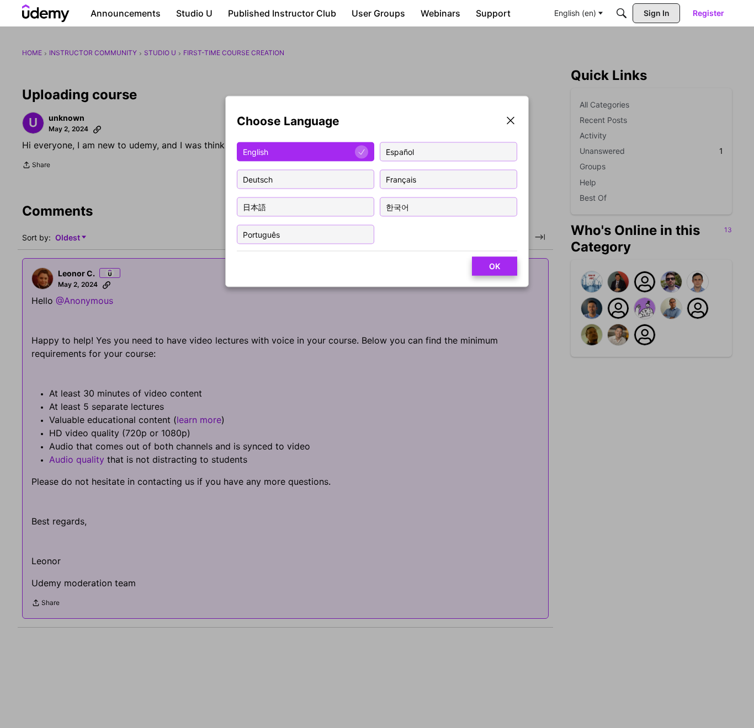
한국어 (397, 206)
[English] (46, 13)
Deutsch (258, 179)
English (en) (575, 13)
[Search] (621, 13)
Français (401, 179)
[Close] (510, 121)
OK (494, 266)
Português (261, 234)
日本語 (254, 206)
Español (400, 151)
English (255, 151)
